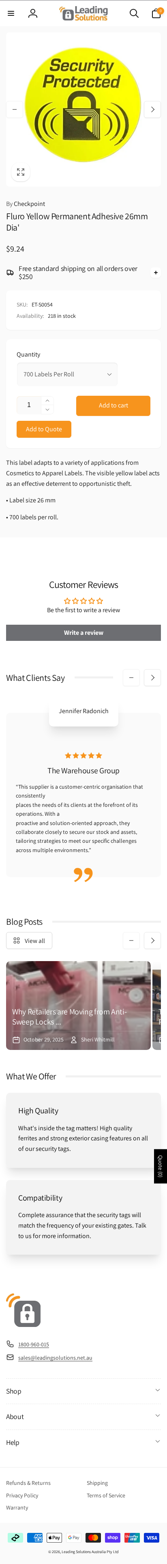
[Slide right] (152, 109)
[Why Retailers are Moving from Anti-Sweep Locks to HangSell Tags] (78, 1005)
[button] (11, 13)
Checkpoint (25, 203)
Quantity (28, 354)
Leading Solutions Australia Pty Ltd (90, 1551)
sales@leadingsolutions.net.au (55, 1357)
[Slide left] (14, 109)
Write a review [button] (83, 632)
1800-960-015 (33, 1344)
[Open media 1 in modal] (83, 109)
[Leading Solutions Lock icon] (23, 1324)
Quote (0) (160, 1166)
